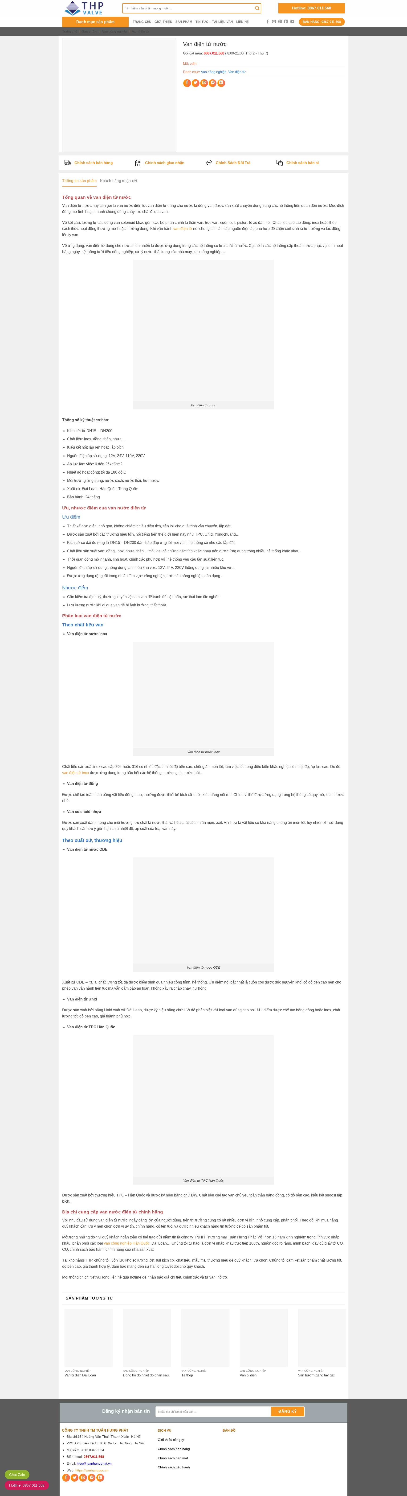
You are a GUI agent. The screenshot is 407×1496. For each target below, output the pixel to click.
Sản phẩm (183, 22)
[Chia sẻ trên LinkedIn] (221, 83)
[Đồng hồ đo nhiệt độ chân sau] (147, 1338)
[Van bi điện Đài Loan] (89, 1338)
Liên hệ (242, 22)
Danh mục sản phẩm (95, 22)
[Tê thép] (205, 1338)
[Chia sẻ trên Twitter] (195, 83)
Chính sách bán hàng (93, 163)
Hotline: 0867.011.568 (311, 8)
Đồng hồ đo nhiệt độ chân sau (146, 1375)
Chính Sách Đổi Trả (233, 163)
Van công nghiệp (114, 31)
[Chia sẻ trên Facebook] (187, 83)
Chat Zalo (17, 1475)
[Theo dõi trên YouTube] (292, 22)
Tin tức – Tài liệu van (214, 22)
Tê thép (187, 1375)
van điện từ (182, 229)
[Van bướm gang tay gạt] (322, 1338)
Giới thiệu (163, 22)
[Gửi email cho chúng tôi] (274, 22)
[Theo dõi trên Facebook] (268, 22)
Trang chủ (142, 22)
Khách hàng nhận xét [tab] (118, 181)
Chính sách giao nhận (164, 163)
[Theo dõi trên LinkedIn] (286, 22)
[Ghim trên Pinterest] (212, 83)
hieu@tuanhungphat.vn (94, 1463)
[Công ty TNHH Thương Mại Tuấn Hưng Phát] (88, 8)
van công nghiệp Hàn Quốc (127, 1243)
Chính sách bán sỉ (302, 163)
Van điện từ (140, 31)
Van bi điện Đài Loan (80, 1375)
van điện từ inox (75, 773)
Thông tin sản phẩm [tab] (79, 181)
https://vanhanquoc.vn (91, 1470)
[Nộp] (257, 8)
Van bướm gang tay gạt (316, 1375)
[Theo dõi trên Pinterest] (280, 22)
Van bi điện (248, 1375)
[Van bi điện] (264, 1338)
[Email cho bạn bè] (204, 83)
